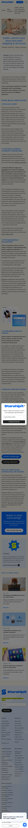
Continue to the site (14, 421)
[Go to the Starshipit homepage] (14, 406)
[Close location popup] (24, 405)
